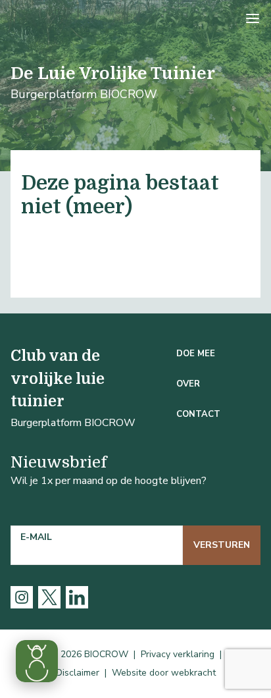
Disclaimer (77, 672)
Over (188, 384)
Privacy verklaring (177, 654)
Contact (198, 414)
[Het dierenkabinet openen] (37, 661)
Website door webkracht (164, 672)
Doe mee (195, 354)
